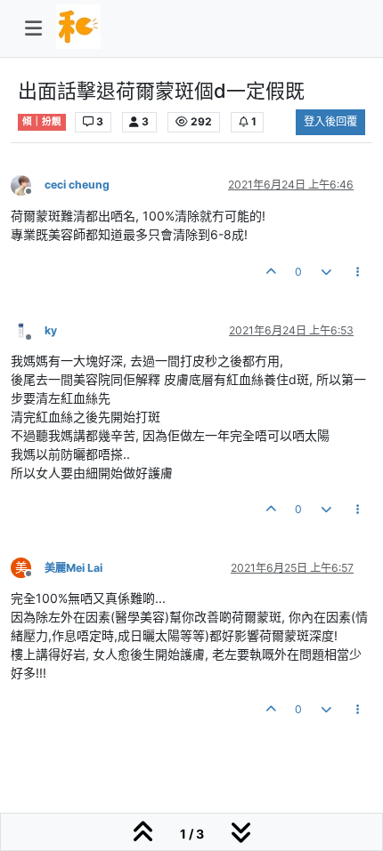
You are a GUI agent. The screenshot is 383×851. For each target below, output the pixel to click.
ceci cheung (77, 184)
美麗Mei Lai (73, 567)
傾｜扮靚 (41, 121)
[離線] (28, 184)
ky (51, 330)
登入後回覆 (330, 121)
